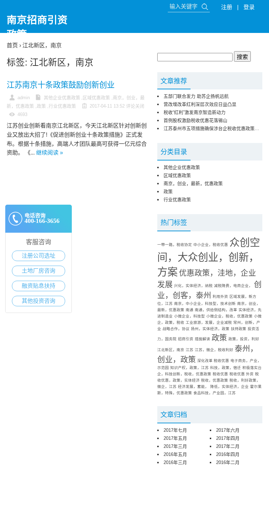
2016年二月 (228, 462)
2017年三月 (175, 446)
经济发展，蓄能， (193, 386)
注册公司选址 (38, 256)
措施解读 (202, 339)
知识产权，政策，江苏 (189, 368)
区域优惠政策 (96, 97)
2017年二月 (228, 446)
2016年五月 (175, 454)
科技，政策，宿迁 (225, 368)
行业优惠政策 (62, 106)
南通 (189, 310)
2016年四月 (228, 454)
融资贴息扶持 (38, 286)
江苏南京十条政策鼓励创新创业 (61, 85)
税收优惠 (220, 374)
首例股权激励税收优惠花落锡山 (195, 120)
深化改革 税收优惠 (213, 361)
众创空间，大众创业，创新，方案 (208, 257)
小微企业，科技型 (189, 316)
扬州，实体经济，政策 (210, 329)
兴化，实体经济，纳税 (193, 286)
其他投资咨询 (38, 301)
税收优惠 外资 (241, 374)
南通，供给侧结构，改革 (216, 310)
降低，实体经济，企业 (229, 386)
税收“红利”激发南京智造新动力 (195, 112)
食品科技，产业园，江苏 (214, 393)
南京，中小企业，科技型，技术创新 (205, 303)
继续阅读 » (49, 153)
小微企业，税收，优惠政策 (229, 316)
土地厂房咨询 (38, 271)
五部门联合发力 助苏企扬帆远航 (196, 96)
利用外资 (220, 296)
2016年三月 (175, 462)
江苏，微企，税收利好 (214, 350)
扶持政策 (238, 329)
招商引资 (185, 339)
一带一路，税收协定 (174, 245)
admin (24, 97)
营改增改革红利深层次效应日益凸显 (200, 104)
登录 (249, 7)
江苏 (189, 350)
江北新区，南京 (170, 350)
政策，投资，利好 (243, 339)
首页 (12, 45)
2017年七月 (175, 430)
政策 (41, 106)
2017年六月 (228, 430)
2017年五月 (175, 438)
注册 (226, 7)
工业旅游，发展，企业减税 (209, 322)
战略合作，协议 (176, 329)
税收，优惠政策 (214, 380)
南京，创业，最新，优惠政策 (193, 183)
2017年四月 (228, 438)
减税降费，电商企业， (233, 286)
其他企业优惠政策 (62, 97)
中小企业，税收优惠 (210, 245)
